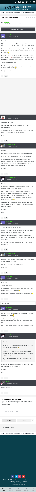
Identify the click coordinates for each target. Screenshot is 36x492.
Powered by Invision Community (18, 484)
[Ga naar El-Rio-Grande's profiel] (3, 178)
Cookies (25, 481)
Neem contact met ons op (15, 481)
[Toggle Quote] (4, 341)
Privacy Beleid (28, 479)
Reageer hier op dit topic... (11, 411)
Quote (5, 76)
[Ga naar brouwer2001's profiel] (3, 145)
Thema (21, 479)
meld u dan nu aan (20, 403)
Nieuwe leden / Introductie (16, 23)
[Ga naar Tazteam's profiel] (3, 117)
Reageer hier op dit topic (18, 29)
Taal (16, 479)
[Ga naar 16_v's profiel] (3, 382)
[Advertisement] (18, 96)
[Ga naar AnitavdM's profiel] (3, 36)
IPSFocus (12, 479)
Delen (9, 420)
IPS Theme (5, 479)
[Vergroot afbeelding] (8, 52)
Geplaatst (12, 37)
